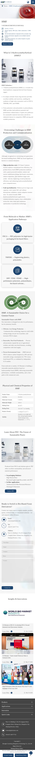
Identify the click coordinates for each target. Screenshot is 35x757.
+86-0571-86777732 (11, 734)
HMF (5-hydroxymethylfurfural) (18, 6)
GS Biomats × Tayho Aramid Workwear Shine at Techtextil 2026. (15, 656)
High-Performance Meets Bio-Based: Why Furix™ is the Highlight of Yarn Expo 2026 (17, 687)
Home (5, 6)
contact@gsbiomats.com (12, 730)
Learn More (6, 631)
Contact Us (7, 587)
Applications (6, 706)
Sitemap (13, 748)
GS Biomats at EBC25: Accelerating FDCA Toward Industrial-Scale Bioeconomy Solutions (15, 626)
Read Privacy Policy (21, 755)
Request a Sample (7, 44)
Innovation (5, 710)
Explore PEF (10, 491)
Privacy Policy (19, 748)
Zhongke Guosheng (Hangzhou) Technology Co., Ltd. (16, 743)
